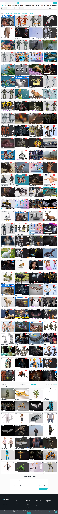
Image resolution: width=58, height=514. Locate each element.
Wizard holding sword (46, 75)
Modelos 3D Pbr (8, 13)
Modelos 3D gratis (28, 504)
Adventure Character (31, 448)
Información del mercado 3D (39, 501)
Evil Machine (16, 344)
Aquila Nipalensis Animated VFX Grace (5, 173)
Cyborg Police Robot (31, 356)
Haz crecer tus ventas (38, 500)
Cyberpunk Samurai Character (18, 38)
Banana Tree (30, 399)
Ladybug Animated (17, 381)
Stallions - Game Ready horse (32, 283)
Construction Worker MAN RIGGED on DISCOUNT (34, 307)
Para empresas (28, 500)
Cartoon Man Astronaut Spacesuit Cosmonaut (34, 197)
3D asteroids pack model (32, 460)
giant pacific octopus (3, 148)
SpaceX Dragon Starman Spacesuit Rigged (48, 87)
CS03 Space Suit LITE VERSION (47, 38)
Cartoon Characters (31, 173)
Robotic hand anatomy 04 (18, 75)
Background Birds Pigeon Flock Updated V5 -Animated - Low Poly (36, 38)
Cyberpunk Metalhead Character (4, 185)
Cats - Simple (30, 99)
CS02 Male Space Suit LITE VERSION (5, 136)
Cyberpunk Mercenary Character (32, 148)
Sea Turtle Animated (46, 197)
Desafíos (47, 501)
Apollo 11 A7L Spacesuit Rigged (32, 26)
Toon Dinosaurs (17, 332)
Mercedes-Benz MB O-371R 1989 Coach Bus (19, 448)
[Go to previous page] (22, 384)
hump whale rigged (31, 344)
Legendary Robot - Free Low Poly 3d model (19, 460)
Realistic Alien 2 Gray (3, 356)
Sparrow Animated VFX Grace (18, 173)
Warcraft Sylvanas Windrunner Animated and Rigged (49, 436)
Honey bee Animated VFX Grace (32, 75)
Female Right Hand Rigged (46, 173)
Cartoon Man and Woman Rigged (47, 295)
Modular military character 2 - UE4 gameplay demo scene (7, 411)
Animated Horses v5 (3, 26)
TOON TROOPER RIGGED (46, 411)
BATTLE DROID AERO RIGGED (47, 460)
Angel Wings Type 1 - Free (3, 436)
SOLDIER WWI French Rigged (4, 234)
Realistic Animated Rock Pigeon (47, 99)
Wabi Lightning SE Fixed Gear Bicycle (19, 411)
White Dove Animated (17, 87)
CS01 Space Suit (31, 246)
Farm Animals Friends (17, 185)
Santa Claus (30, 295)
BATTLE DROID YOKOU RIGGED (4, 460)
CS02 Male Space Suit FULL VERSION (5, 381)
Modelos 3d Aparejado (14, 13)
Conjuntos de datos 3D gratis (29, 501)
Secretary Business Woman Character (48, 136)
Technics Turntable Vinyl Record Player (48, 234)
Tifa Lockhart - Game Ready (4, 246)
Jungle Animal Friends (3, 87)
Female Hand (2, 38)
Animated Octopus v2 (31, 332)
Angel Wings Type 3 (31, 411)
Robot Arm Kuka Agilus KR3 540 (4, 344)
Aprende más (48, 511)
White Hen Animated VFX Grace (32, 124)
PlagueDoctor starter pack (32, 381)
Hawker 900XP (45, 148)
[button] (16, 3)
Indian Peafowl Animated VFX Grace (5, 75)
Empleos (17, 501)
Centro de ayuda (18, 503)
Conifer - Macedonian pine (4, 399)
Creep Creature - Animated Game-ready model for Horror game (22, 436)
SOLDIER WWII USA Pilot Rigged (4, 99)
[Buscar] (18, 3)
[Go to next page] (33, 384)
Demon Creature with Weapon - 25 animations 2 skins (49, 448)
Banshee (16, 136)
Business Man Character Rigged (47, 356)
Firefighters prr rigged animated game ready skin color (35, 136)
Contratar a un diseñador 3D (29, 503)
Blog (16, 500)
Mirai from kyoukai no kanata (4, 448)
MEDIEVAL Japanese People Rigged (19, 234)
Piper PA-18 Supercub (17, 399)
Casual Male (30, 436)
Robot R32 (16, 295)
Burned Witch (45, 381)
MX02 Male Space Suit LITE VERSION (19, 246)
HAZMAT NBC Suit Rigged (32, 87)
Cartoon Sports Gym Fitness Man (4, 332)
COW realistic (16, 197)
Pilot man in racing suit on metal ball (48, 26)
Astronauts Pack (45, 344)
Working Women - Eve (17, 99)
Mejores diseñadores (48, 500)
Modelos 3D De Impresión (29, 13)
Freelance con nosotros (39, 503)
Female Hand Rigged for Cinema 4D (47, 185)
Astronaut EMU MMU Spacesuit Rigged (5, 124)
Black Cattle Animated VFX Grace (18, 283)
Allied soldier (45, 332)
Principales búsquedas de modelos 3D (40, 505)
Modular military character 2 (47, 124)
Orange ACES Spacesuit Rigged (18, 26)
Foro (46, 503)
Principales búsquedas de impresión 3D (40, 507)
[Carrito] (49, 3)
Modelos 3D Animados (21, 13)
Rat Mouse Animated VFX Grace (32, 185)
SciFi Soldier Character (17, 148)
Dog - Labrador (2, 307)
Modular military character (46, 283)
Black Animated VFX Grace (18, 124)
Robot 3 (44, 307)
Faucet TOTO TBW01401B (46, 399)
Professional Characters (32, 234)
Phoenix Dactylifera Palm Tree (4, 283)
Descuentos (27, 507)
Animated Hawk (2, 295)
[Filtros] (47, 8)
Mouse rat (2, 197)
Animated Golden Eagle (17, 307)
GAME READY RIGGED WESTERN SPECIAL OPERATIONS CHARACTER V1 (22, 356)
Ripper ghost (45, 246)
